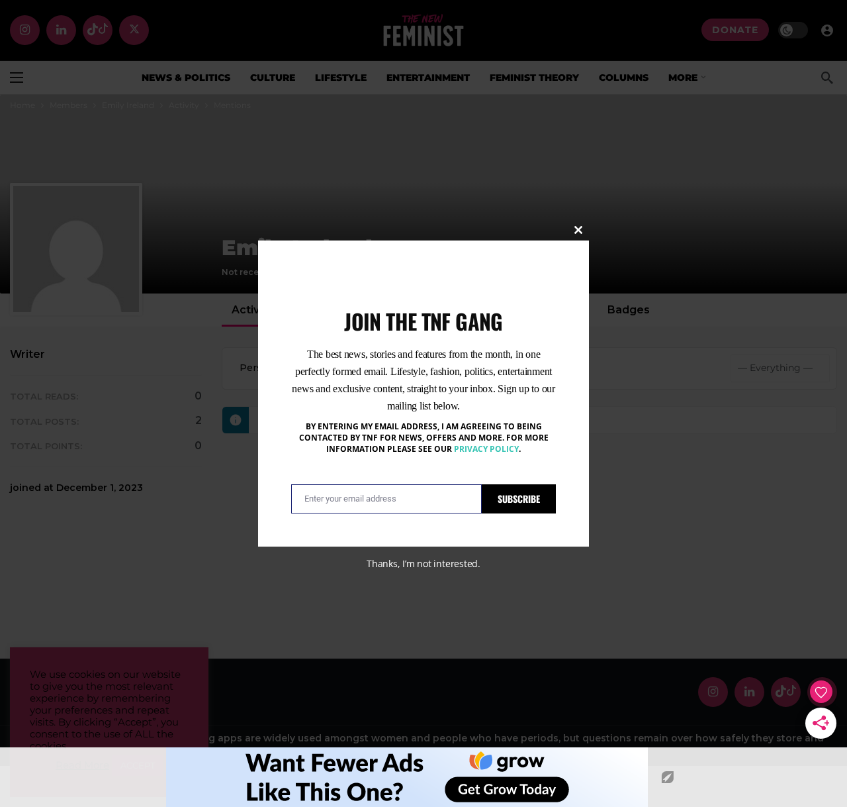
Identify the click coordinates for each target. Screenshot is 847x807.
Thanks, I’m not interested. (423, 563)
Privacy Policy (486, 449)
